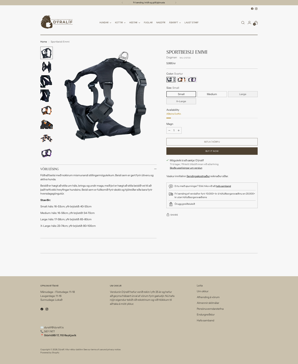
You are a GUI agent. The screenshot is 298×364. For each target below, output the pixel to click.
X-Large (181, 101)
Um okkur (202, 291)
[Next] (175, 2)
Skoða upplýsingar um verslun (186, 167)
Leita (200, 285)
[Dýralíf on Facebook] (252, 8)
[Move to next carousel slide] (255, 265)
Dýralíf (61, 349)
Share (174, 215)
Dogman (171, 57)
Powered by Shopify (49, 352)
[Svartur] (171, 79)
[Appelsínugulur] (181, 79)
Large (242, 94)
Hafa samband (205, 320)
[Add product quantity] (178, 130)
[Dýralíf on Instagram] (256, 8)
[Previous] (122, 2)
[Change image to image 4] (46, 95)
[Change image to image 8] (46, 153)
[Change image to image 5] (46, 110)
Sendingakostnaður (198, 176)
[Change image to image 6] (46, 124)
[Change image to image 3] (46, 81)
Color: (174, 73)
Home (43, 41)
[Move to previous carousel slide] (248, 265)
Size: (172, 87)
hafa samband (223, 186)
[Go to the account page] (249, 23)
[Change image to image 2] (46, 67)
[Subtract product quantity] (169, 130)
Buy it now (212, 151)
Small (181, 94)
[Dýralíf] (56, 22)
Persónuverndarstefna (210, 308)
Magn (169, 123)
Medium (212, 94)
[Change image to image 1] (46, 53)
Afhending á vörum (208, 297)
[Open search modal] (243, 23)
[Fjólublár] (192, 79)
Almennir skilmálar (208, 302)
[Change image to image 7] (46, 138)
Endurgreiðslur (206, 314)
